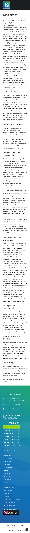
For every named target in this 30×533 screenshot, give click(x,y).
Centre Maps (7, 461)
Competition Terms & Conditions (13, 499)
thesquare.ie (8, 27)
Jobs (5, 482)
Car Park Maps (8, 467)
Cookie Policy (8, 493)
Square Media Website (10, 505)
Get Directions (8, 458)
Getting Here (7, 456)
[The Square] (6, 5)
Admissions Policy (9, 487)
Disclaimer (7, 496)
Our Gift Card (8, 479)
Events (6, 470)
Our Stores (7, 473)
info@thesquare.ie (16, 409)
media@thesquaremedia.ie (10, 375)
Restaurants (7, 476)
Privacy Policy (8, 490)
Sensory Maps (8, 464)
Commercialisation (9, 502)
